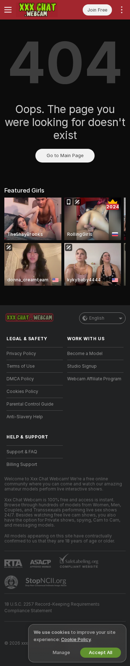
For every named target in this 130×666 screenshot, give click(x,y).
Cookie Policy (76, 639)
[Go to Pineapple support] (12, 582)
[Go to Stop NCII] (46, 582)
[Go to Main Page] (40, 9)
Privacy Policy (21, 353)
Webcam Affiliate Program (94, 378)
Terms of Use (20, 366)
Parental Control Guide (29, 404)
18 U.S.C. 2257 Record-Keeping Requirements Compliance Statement (52, 607)
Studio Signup (82, 366)
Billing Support (21, 464)
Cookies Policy (22, 391)
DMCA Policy (20, 378)
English (96, 318)
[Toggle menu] (8, 10)
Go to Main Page (65, 155)
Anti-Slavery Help (24, 416)
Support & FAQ (21, 451)
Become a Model (85, 353)
